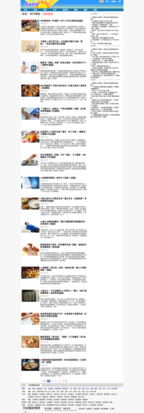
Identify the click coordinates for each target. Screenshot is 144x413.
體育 (96, 389)
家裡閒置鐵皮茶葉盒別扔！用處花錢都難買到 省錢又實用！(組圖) (105, 116)
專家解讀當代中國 (53, 405)
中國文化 (92, 394)
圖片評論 (93, 391)
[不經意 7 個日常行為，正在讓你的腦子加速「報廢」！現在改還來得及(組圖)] (30, 46)
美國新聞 (39, 389)
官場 (83, 389)
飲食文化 (35, 402)
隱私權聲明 (104, 409)
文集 (57, 391)
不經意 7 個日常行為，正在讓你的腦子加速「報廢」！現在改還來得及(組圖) (61, 42)
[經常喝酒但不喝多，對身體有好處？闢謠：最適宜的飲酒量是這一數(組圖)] (30, 250)
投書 (74, 391)
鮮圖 (111, 402)
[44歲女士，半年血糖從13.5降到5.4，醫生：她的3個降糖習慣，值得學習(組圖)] (30, 296)
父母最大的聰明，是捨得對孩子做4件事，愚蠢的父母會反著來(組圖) (105, 69)
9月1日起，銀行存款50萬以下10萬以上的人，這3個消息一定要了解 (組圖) (104, 57)
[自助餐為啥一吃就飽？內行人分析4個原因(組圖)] (30, 26)
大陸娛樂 (35, 399)
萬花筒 (84, 402)
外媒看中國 (40, 391)
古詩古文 (114, 394)
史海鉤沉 (42, 394)
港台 (104, 389)
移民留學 (64, 402)
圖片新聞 (114, 389)
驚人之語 (48, 391)
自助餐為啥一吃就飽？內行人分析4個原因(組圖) (61, 21)
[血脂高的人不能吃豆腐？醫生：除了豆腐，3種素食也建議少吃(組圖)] (30, 137)
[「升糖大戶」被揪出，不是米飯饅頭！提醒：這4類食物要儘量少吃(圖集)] (30, 114)
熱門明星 (49, 399)
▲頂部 (112, 409)
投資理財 (31, 397)
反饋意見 (89, 409)
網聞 (74, 389)
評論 (45, 10)
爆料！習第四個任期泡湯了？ (101, 66)
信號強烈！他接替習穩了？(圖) (102, 25)
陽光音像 (100, 405)
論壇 (85, 10)
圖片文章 (81, 397)
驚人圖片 (31, 405)
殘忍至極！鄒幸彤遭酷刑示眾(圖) (103, 38)
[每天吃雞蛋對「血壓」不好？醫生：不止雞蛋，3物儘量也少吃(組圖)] (30, 160)
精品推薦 (78, 399)
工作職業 (78, 394)
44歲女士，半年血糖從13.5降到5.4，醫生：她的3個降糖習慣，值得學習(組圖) (63, 292)
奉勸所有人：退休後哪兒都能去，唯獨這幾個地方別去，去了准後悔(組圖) (104, 108)
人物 (70, 389)
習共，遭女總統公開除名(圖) (102, 43)
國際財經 (65, 389)
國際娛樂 (64, 399)
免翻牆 (113, 1)
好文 (70, 391)
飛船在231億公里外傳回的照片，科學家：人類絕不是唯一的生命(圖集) (105, 101)
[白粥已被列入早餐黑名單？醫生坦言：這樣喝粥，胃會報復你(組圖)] (30, 204)
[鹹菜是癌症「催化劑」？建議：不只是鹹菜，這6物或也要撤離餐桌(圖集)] (30, 342)
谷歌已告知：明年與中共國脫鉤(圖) (103, 73)
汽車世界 (57, 402)
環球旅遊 (98, 402)
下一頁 (64, 381)
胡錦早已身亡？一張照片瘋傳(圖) (103, 60)
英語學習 (52, 397)
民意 (87, 391)
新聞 (35, 10)
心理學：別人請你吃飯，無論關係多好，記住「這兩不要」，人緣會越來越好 (104, 93)
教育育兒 (85, 394)
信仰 (108, 389)
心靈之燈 (57, 394)
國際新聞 (58, 389)
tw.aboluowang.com (50, 410)
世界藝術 (60, 397)
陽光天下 (86, 405)
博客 (95, 10)
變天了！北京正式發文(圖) (100, 90)
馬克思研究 (63, 405)
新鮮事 (65, 10)
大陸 (45, 389)
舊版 (101, 1)
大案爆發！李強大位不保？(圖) (102, 21)
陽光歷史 (71, 405)
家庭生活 (49, 394)
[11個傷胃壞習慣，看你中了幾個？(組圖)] (30, 183)
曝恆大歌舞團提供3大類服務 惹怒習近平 (105, 23)
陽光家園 (93, 405)
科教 (79, 389)
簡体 (119, 1)
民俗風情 (105, 402)
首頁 (25, 10)
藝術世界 (100, 394)
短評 (66, 391)
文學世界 (67, 397)
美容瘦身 (107, 394)
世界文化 (38, 397)
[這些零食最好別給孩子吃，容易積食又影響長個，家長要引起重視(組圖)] (30, 319)
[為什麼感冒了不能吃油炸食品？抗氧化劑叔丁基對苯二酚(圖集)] (30, 91)
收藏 (107, 1)
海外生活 (64, 394)
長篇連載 (74, 397)
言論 (33, 391)
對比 (78, 391)
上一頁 (43, 381)
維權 (91, 389)
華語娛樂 (42, 399)
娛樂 (75, 10)
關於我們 (82, 409)
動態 (53, 391)
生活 (54, 10)
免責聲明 (97, 409)
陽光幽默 (78, 405)
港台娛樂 (57, 399)
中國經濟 (51, 389)
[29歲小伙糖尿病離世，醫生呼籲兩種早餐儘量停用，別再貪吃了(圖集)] (30, 227)
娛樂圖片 (85, 399)
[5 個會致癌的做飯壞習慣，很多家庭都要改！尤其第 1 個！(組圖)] (30, 365)
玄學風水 (71, 394)
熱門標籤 (35, 14)
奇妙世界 (91, 402)
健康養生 (35, 394)
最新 (29, 389)
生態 (100, 389)
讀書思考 (45, 397)
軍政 (33, 389)
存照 (83, 391)
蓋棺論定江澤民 (40, 405)
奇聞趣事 (78, 402)
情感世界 (42, 402)
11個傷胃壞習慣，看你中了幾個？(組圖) (58, 178)
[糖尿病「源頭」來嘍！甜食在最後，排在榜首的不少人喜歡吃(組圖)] (30, 68)
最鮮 (29, 402)
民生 (87, 389)
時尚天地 (71, 402)
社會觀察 (49, 402)
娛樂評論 (71, 399)
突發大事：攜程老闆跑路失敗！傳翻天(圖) (106, 71)
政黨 (62, 391)
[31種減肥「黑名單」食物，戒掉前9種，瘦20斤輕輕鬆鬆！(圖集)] (30, 273)
